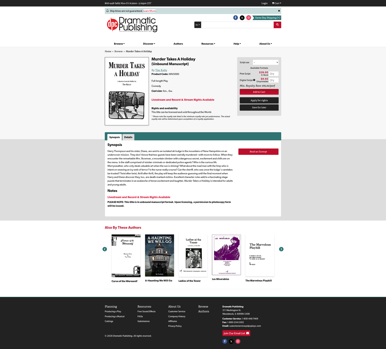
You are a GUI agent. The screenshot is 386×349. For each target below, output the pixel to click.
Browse (118, 43)
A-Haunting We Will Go (158, 280)
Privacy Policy (175, 326)
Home (108, 51)
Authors (178, 43)
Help (237, 43)
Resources (207, 43)
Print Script (245, 73)
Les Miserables (220, 279)
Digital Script (246, 80)
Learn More (149, 10)
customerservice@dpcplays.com (245, 325)
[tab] (114, 137)
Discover (148, 43)
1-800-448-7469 (250, 318)
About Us (265, 43)
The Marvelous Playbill (258, 280)
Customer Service (176, 311)
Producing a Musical (115, 316)
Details (128, 137)
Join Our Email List (235, 333)
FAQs (140, 316)
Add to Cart (259, 91)
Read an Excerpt (258, 151)
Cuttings (109, 321)
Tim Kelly (161, 70)
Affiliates (172, 321)
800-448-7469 (112, 3)
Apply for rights (259, 100)
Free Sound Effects (146, 311)
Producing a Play (113, 311)
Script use (244, 62)
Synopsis (114, 137)
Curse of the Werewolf (124, 281)
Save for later (259, 107)
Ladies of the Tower (190, 280)
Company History (176, 316)
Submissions (144, 321)
